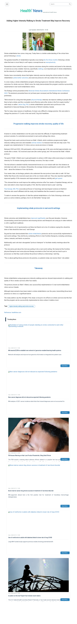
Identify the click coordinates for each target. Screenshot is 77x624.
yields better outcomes (20, 78)
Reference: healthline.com (12, 312)
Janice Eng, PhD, (23, 104)
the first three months (51, 60)
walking (40, 69)
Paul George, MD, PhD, (11, 189)
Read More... (65, 365)
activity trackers (37, 143)
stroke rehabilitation (34, 234)
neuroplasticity (50, 62)
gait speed (58, 178)
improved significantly (38, 218)
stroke (18, 56)
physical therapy (36, 100)
